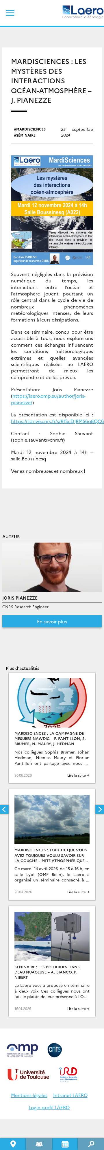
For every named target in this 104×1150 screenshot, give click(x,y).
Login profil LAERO (49, 1107)
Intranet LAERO (70, 1095)
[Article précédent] (4, 809)
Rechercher (91, 1144)
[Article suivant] (99, 809)
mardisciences (31, 128)
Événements (65, 1144)
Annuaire (39, 1144)
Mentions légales (29, 1095)
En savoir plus (52, 621)
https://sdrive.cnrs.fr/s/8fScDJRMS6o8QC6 (57, 421)
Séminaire (26, 135)
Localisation (13, 1144)
